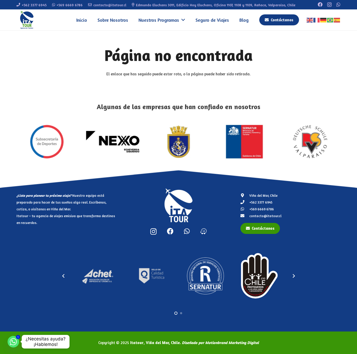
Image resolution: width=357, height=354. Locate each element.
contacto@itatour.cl (265, 216)
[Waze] (203, 231)
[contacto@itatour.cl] (245, 216)
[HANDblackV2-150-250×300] (217, 276)
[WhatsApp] (338, 4)
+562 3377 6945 (260, 202)
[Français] (316, 19)
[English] (310, 19)
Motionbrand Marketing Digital (232, 342)
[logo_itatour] (26, 19)
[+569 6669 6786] (245, 209)
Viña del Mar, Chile (263, 195)
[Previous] (64, 276)
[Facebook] (320, 4)
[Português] (330, 19)
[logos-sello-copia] (109, 275)
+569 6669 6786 (261, 209)
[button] (182, 19)
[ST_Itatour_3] (271, 276)
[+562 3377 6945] (245, 202)
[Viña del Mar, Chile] (245, 195)
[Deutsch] (323, 19)
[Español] (337, 19)
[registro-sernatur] (163, 276)
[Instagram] (329, 4)
